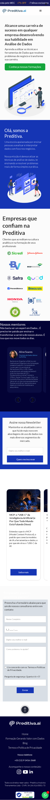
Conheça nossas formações (25, 66)
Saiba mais (23, 572)
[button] (40, 11)
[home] (20, 10)
